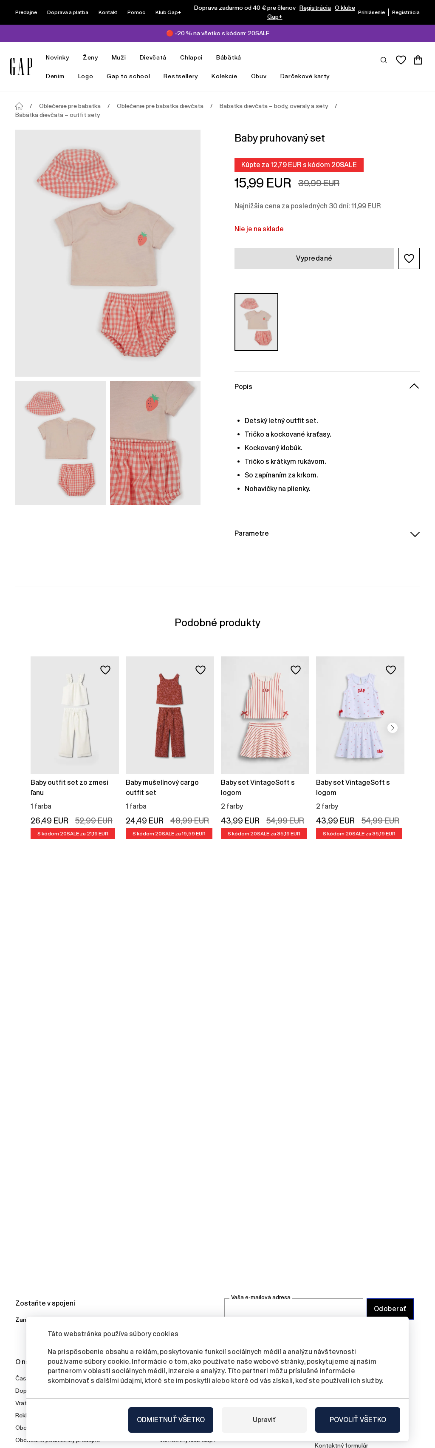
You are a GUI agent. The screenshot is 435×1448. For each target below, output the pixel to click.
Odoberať (390, 1309)
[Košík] (418, 60)
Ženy (90, 57)
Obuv (259, 76)
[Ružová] (256, 322)
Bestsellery (181, 76)
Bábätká (228, 57)
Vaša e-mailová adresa (261, 1297)
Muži (119, 57)
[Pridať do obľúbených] (105, 670)
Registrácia (315, 7)
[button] (409, 258)
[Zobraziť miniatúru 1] (60, 443)
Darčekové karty (305, 76)
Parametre (251, 533)
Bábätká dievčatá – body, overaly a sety (274, 105)
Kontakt (108, 12)
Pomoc (136, 12)
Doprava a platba (67, 12)
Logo (85, 76)
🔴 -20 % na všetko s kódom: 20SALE (217, 33)
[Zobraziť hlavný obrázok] (108, 253)
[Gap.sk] (21, 66)
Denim (55, 76)
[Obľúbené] (401, 60)
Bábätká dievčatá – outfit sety (57, 114)
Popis (243, 387)
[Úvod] (19, 106)
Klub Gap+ (168, 12)
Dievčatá (153, 57)
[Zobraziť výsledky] (384, 59)
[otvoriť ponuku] (73, 57)
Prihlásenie (371, 12)
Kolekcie (224, 76)
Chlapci (191, 57)
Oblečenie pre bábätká (70, 105)
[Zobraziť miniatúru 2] (155, 443)
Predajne (26, 12)
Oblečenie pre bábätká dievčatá (160, 105)
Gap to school (128, 76)
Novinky (57, 57)
